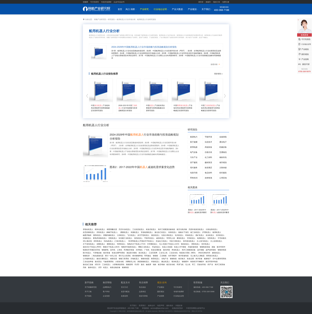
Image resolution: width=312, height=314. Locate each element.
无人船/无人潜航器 (197, 255)
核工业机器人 (195, 232)
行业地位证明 (161, 9)
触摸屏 (148, 264)
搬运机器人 (165, 261)
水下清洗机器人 (89, 244)
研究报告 (111, 19)
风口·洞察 (131, 9)
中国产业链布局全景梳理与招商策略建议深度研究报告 (100, 108)
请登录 (200, 2)
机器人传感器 (167, 247)
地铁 (154, 264)
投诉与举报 (143, 296)
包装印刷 (193, 172)
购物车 (208, 2)
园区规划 (160, 291)
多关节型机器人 (143, 235)
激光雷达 (98, 261)
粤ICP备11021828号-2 (165, 311)
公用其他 (223, 177)
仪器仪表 (208, 152)
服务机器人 (92, 267)
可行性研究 (94, 2)
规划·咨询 (162, 282)
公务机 (119, 249)
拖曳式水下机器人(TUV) (136, 244)
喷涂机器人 (176, 261)
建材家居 (208, 162)
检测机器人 (201, 238)
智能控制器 (222, 249)
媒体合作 (151, 305)
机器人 (105, 267)
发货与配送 (125, 291)
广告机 (146, 249)
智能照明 (129, 264)
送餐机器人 (101, 244)
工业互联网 (153, 252)
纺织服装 (223, 172)
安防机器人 (211, 238)
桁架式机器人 (151, 229)
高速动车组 (201, 264)
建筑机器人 (216, 252)
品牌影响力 (107, 287)
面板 (213, 247)
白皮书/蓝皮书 (119, 2)
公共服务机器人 (89, 258)
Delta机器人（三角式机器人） (115, 241)
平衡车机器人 (149, 238)
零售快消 (193, 177)
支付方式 (124, 287)
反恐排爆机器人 (89, 232)
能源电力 (193, 136)
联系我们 (142, 305)
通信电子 (223, 142)
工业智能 (163, 255)
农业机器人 (210, 235)
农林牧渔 (208, 177)
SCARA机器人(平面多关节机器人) (141, 241)
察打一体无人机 (111, 255)
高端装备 (208, 147)
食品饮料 (208, 172)
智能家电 (105, 249)
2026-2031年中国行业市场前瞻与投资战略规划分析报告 (127, 108)
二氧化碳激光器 (97, 255)
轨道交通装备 (156, 249)
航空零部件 (221, 247)
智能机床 (86, 255)
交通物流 (223, 152)
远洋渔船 (200, 249)
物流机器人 (185, 244)
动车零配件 (172, 255)
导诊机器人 (156, 247)
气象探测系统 (108, 261)
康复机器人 (181, 238)
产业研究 (145, 9)
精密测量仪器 (112, 229)
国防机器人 (97, 235)
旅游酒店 (208, 167)
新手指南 (89, 282)
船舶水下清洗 (183, 232)
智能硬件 (185, 261)
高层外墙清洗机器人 (196, 229)
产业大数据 (178, 9)
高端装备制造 (193, 247)
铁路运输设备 (115, 267)
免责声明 (160, 305)
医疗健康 (193, 142)
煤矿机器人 (199, 235)
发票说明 (124, 296)
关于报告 (88, 296)
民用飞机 (180, 264)
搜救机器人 (111, 244)
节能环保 (208, 136)
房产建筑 (193, 162)
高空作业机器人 (125, 229)
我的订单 (216, 2)
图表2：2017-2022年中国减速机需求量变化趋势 (142, 167)
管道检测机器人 (147, 232)
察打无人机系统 (125, 255)
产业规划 (193, 9)
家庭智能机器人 (143, 261)
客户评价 (106, 291)
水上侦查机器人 (216, 241)
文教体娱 (223, 167)
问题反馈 (179, 305)
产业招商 (160, 296)
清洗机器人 (138, 238)
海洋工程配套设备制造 (166, 229)
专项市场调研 (106, 2)
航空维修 (161, 264)
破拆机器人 (160, 238)
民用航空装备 (129, 249)
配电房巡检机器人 (100, 238)
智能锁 (155, 255)
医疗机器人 (87, 252)
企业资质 (106, 296)
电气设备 (193, 152)
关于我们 (207, 9)
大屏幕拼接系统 (118, 264)
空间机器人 (191, 238)
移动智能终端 (137, 255)
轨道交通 (190, 258)
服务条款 (169, 305)
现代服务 (193, 167)
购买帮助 (107, 282)
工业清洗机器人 (138, 229)
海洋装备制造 (183, 255)
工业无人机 (163, 252)
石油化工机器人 (162, 241)
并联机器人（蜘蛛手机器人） (108, 232)
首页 (120, 9)
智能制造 (173, 258)
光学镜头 (139, 249)
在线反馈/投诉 (177, 308)
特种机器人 (121, 244)
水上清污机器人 (203, 241)
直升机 (112, 249)
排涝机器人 (220, 235)
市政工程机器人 (175, 241)
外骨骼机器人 (152, 244)
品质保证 (142, 291)
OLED (137, 264)
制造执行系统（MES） (188, 252)
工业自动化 (173, 252)
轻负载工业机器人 (125, 238)
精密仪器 (113, 258)
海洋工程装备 (220, 264)
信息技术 (208, 142)
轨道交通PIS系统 (118, 252)
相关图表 (192, 187)
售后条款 (142, 287)
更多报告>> (218, 73)
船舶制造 (125, 267)
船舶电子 (207, 258)
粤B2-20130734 (197, 311)
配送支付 (125, 282)
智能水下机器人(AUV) (111, 247)
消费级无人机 (131, 261)
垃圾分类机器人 (167, 235)
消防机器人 (195, 244)
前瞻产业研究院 (100, 19)
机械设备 (223, 147)
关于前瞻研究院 (91, 287)
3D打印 (97, 264)
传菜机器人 (172, 232)
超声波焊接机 (211, 249)
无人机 (187, 264)
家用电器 (193, 147)
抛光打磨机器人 (102, 258)
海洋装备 (198, 258)
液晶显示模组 (132, 252)
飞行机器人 (131, 235)
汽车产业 (193, 157)
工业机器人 (106, 264)
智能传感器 (145, 258)
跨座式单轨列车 (204, 252)
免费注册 (225, 2)
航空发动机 (170, 264)
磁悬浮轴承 (87, 235)
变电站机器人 (88, 229)
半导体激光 (222, 238)
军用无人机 (170, 238)
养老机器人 (176, 249)
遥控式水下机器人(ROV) (92, 247)
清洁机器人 (142, 252)
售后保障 (143, 282)
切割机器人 (112, 238)
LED (100, 267)
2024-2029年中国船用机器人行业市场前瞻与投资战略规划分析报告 (144, 46)
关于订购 (88, 291)
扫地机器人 (135, 258)
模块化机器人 (100, 229)
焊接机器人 (155, 261)
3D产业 (210, 264)
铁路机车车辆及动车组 (91, 249)
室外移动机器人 (189, 241)
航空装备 (106, 252)
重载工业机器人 (144, 247)
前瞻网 (85, 2)
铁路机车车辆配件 (197, 261)
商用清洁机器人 (212, 255)
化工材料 (208, 157)
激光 (142, 264)
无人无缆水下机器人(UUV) (169, 244)
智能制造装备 (205, 247)
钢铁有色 (223, 157)
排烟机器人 (87, 238)
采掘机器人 (135, 232)
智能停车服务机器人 (129, 247)
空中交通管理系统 (219, 258)
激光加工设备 (88, 264)
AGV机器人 (98, 241)
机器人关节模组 (180, 247)
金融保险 (223, 136)
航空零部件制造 (212, 261)
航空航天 (181, 258)
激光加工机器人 (160, 232)
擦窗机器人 (124, 232)
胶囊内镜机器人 (109, 235)
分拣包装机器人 (212, 229)
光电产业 (164, 258)
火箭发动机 (119, 261)
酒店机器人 (155, 235)
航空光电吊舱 (182, 229)
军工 (193, 264)
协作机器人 (205, 244)
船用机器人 (217, 232)
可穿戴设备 (97, 252)
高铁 (84, 267)
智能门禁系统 (124, 258)
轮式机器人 (179, 235)
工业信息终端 (88, 261)
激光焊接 (166, 249)
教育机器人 (155, 258)
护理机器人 (206, 232)
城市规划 (223, 162)
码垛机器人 (189, 235)
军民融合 (147, 255)
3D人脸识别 (87, 241)
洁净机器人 (121, 235)
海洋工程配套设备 (188, 249)
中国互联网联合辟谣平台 (195, 308)
